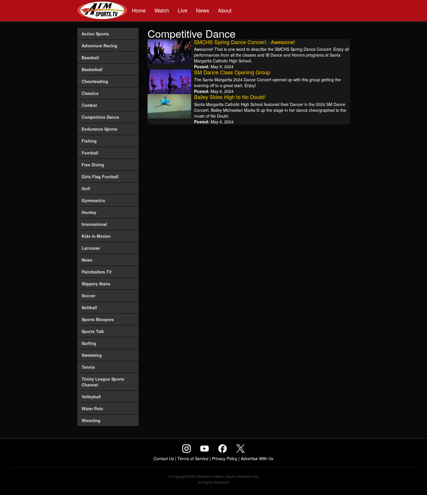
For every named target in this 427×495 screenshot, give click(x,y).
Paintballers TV (97, 272)
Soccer (88, 295)
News (202, 10)
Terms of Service (193, 458)
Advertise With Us (257, 458)
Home (139, 10)
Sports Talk (93, 331)
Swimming (92, 355)
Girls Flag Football (100, 176)
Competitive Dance (100, 117)
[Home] (102, 11)
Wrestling (91, 420)
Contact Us (164, 458)
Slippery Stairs (96, 284)
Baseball (90, 57)
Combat (89, 105)
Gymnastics (93, 200)
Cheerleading (95, 81)
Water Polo (92, 408)
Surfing (89, 343)
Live (182, 10)
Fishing (89, 141)
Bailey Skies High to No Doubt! (229, 96)
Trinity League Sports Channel (103, 382)
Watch (162, 10)
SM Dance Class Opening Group (232, 72)
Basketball (92, 69)
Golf (86, 188)
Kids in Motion (96, 236)
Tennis (88, 367)
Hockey (89, 212)
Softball (89, 307)
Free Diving (93, 165)
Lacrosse (91, 248)
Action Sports (95, 34)
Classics (90, 93)
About (225, 10)
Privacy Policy (224, 458)
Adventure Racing (99, 45)
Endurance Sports (99, 129)
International (94, 224)
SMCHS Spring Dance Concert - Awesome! (244, 42)
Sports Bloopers (98, 319)
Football (90, 153)
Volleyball (91, 396)
